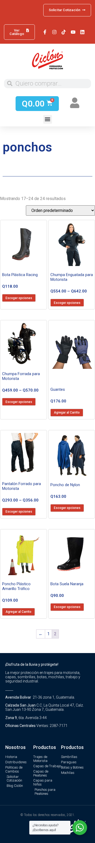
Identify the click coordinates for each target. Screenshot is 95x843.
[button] (47, 119)
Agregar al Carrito (67, 412)
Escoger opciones (19, 298)
